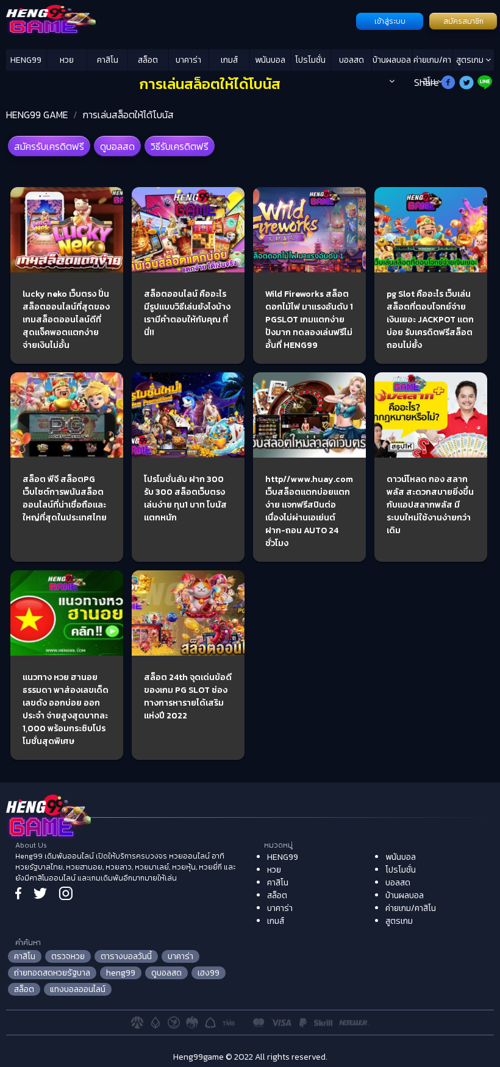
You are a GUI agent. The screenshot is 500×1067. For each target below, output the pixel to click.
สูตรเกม (470, 60)
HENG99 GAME (37, 114)
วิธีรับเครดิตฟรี (180, 146)
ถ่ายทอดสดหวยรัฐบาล (52, 972)
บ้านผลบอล (392, 60)
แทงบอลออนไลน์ (77, 989)
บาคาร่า (188, 60)
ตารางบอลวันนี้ (126, 956)
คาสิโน (107, 60)
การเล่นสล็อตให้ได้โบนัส (128, 114)
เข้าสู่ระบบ (389, 21)
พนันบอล (270, 60)
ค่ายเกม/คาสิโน (432, 62)
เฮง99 (209, 972)
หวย (67, 60)
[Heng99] (179, 20)
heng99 (120, 972)
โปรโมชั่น (310, 60)
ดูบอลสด (117, 146)
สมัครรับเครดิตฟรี (49, 146)
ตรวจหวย (68, 956)
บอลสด (351, 60)
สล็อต (148, 60)
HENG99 (25, 60)
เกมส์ (229, 60)
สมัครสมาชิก (463, 21)
